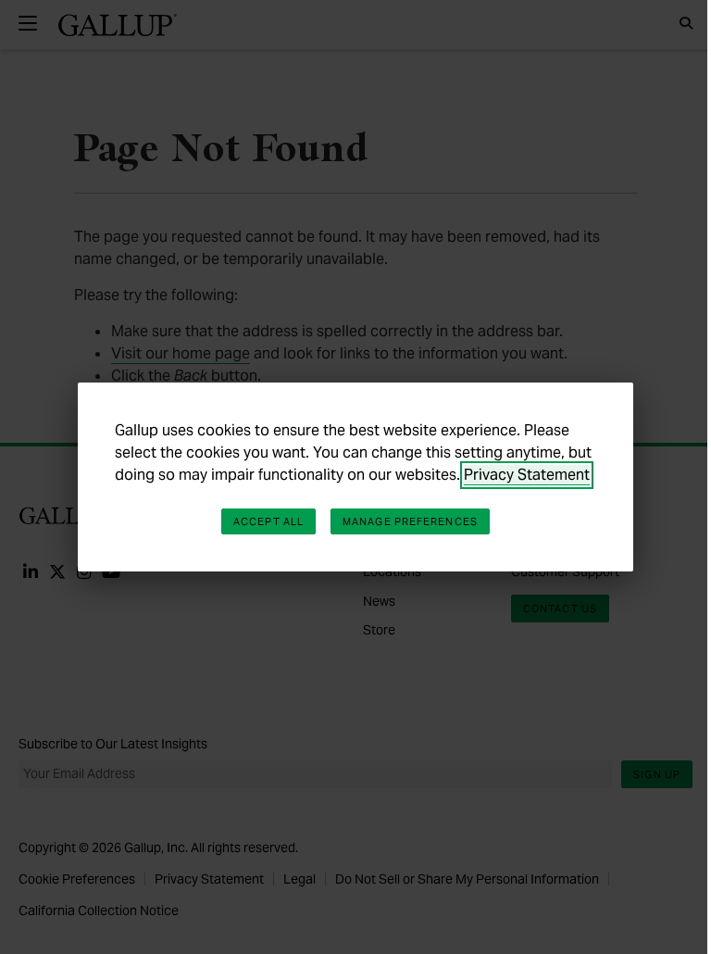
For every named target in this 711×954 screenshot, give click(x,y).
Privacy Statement (527, 474)
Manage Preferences (410, 521)
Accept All (268, 521)
